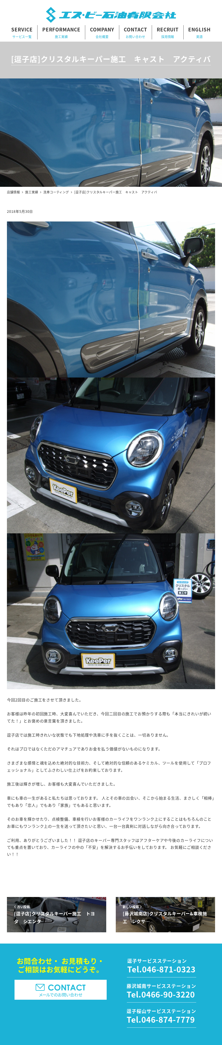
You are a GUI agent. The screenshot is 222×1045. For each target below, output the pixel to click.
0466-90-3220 (168, 994)
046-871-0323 (169, 969)
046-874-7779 (168, 1019)
